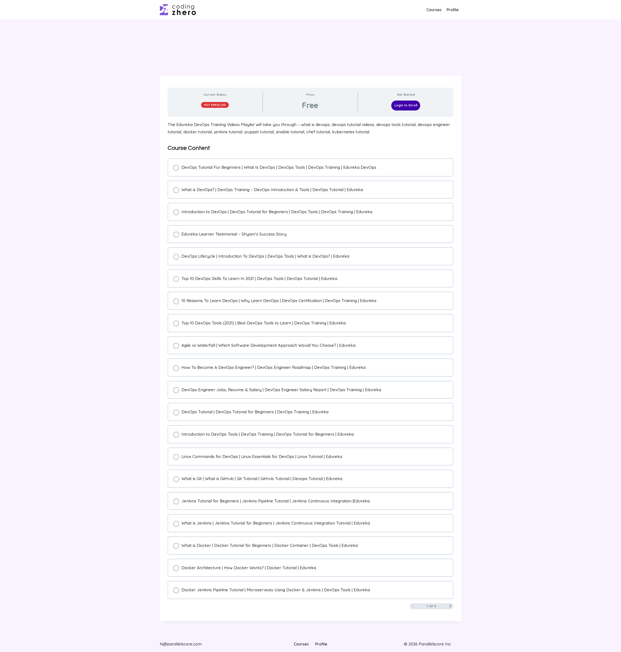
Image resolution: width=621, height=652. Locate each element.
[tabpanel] (310, 128)
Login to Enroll (405, 105)
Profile (453, 9)
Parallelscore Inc (434, 643)
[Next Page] (450, 606)
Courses (433, 9)
